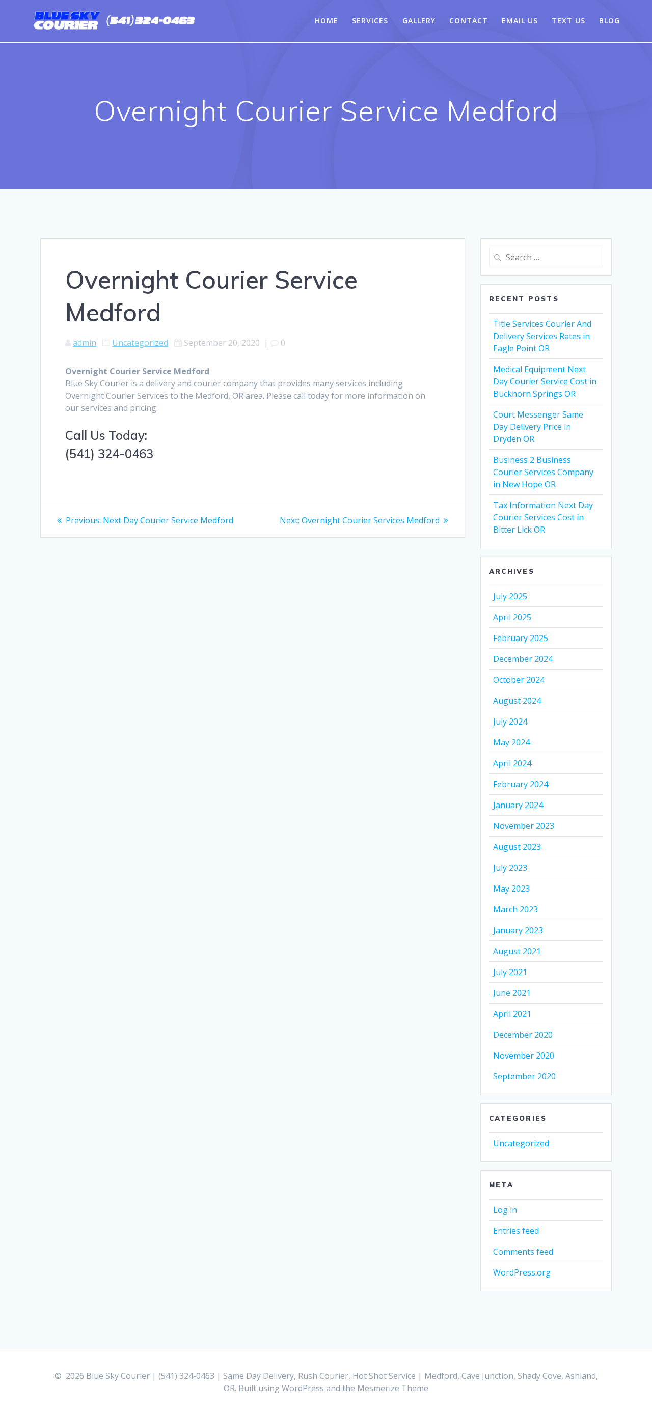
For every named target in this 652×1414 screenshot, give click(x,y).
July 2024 (510, 721)
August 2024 (517, 700)
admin (84, 342)
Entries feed (516, 1230)
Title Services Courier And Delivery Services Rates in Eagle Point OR (542, 336)
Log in (505, 1209)
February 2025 (520, 638)
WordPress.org (522, 1272)
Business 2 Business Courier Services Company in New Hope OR (543, 472)
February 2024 (520, 784)
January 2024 (518, 805)
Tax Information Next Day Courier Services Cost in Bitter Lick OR (543, 517)
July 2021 (510, 972)
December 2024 (523, 658)
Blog (609, 20)
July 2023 (510, 867)
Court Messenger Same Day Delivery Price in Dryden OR (538, 427)
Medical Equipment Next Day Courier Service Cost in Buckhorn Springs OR (544, 381)
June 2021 (512, 993)
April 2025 (512, 617)
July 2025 (510, 596)
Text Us (568, 20)
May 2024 (511, 742)
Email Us (520, 20)
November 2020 (523, 1055)
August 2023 (517, 846)
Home (326, 20)
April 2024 (512, 763)
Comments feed (523, 1251)
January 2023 (518, 930)
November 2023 (523, 825)
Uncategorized (140, 342)
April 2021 (512, 1013)
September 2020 (524, 1076)
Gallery (419, 20)
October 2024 (519, 679)
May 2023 (511, 888)
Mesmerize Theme (392, 1388)
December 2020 (523, 1034)
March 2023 (515, 909)
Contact (468, 20)
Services (370, 20)
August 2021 (517, 951)
